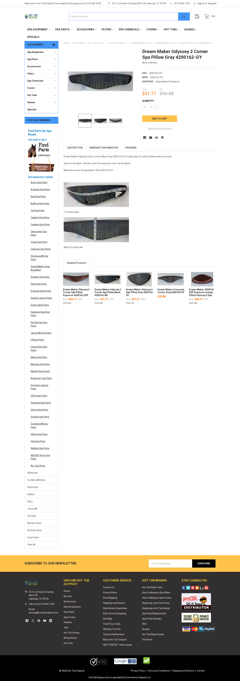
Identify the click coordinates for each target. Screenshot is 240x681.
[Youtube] (44, 620)
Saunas (189, 29)
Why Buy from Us (112, 629)
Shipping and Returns (114, 603)
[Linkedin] (50, 620)
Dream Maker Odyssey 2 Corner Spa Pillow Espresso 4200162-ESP (76, 292)
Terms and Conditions (158, 670)
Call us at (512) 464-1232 (42, 604)
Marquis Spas (34, 523)
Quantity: (148, 101)
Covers (151, 29)
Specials (33, 37)
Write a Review (149, 62)
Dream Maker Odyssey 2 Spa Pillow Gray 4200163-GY (139, 292)
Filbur (30, 501)
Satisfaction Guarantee (115, 608)
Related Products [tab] (76, 263)
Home (67, 591)
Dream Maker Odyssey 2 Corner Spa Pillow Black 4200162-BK (108, 292)
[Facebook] (144, 137)
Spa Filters (69, 612)
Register (212, 3)
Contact (201, 670)
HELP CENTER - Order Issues (117, 644)
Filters (106, 29)
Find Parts (147, 639)
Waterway (32, 472)
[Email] (150, 137)
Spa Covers (69, 617)
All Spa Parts (70, 638)
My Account (70, 601)
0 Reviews (130, 147)
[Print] (156, 137)
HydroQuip (32, 487)
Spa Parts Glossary (152, 618)
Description (75, 147)
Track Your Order (111, 624)
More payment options (159, 128)
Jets (66, 627)
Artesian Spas (34, 530)
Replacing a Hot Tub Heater (156, 608)
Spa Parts (62, 29)
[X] (32, 620)
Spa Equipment (37, 29)
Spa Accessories (72, 606)
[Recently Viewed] (198, 16)
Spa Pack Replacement (154, 613)
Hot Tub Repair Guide (153, 634)
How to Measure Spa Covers (156, 597)
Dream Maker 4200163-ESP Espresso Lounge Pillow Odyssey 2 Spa (202, 292)
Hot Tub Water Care (152, 587)
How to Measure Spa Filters (156, 592)
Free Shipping (110, 597)
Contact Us (108, 587)
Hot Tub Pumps (72, 632)
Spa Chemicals (129, 29)
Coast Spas (33, 537)
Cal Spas (31, 516)
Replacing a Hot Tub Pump (155, 603)
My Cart (68, 596)
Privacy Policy (110, 592)
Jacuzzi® (32, 508)
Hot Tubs (170, 29)
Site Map (107, 618)
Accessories (85, 29)
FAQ (144, 624)
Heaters (68, 622)
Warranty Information (104, 147)
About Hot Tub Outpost (115, 639)
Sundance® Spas (36, 480)
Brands (146, 629)
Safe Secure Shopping (114, 613)
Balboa (30, 494)
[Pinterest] (162, 137)
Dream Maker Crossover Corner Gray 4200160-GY (171, 291)
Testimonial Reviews (113, 634)
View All (31, 544)
